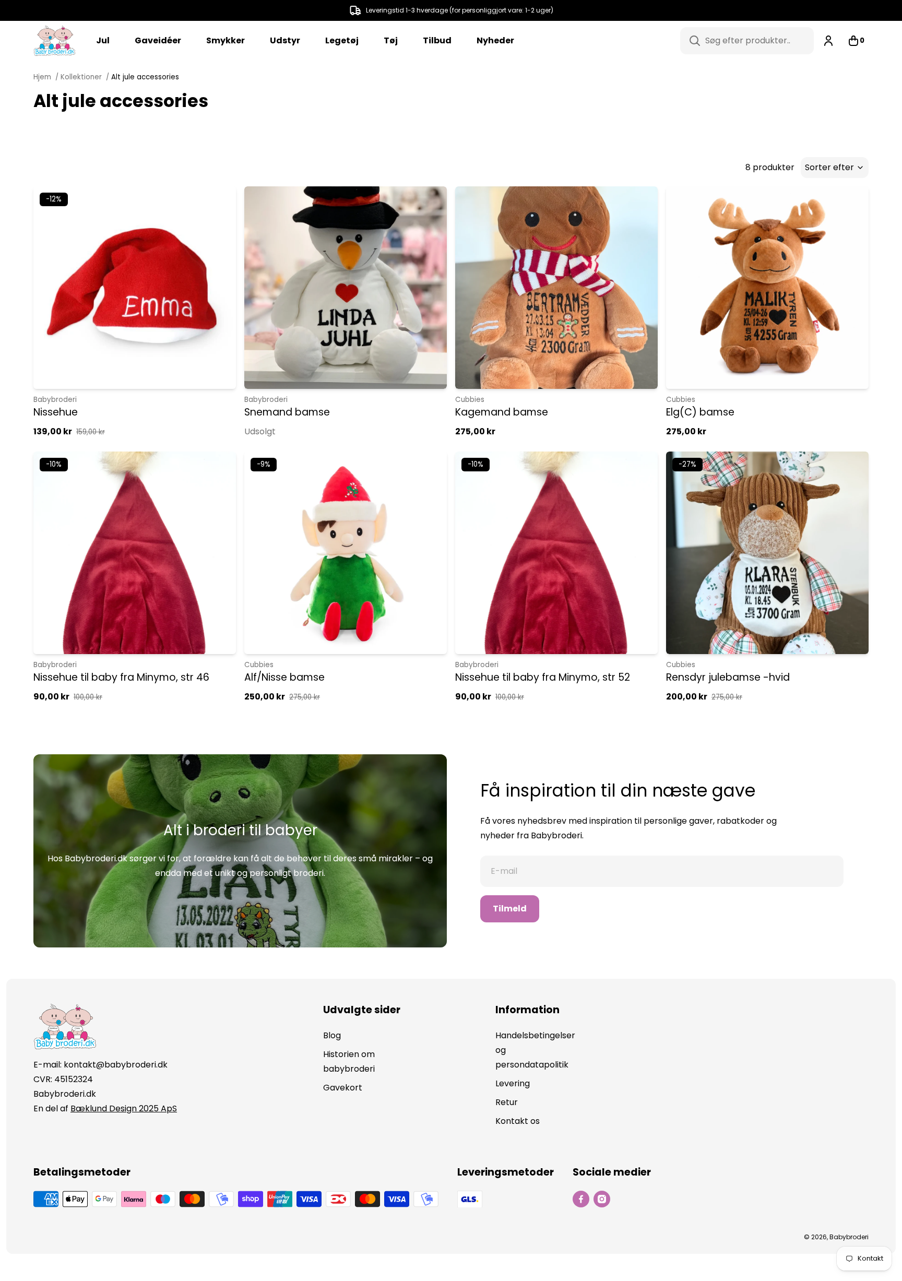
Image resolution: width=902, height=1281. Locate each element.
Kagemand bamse (501, 412)
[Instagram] (602, 1199)
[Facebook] (581, 1199)
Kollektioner (81, 77)
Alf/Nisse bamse (284, 677)
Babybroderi (55, 400)
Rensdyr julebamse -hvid (728, 677)
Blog (332, 1035)
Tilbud (437, 40)
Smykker (225, 40)
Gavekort (342, 1088)
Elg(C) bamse (700, 412)
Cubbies (469, 400)
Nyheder (495, 40)
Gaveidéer (158, 40)
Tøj (391, 40)
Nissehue (55, 412)
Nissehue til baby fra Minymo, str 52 (542, 677)
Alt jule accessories (145, 77)
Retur (506, 1102)
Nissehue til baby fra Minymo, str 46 (121, 677)
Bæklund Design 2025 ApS (123, 1108)
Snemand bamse (287, 412)
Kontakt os (517, 1121)
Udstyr (285, 40)
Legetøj (342, 40)
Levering (512, 1083)
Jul (103, 40)
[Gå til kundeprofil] (828, 40)
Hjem (43, 77)
